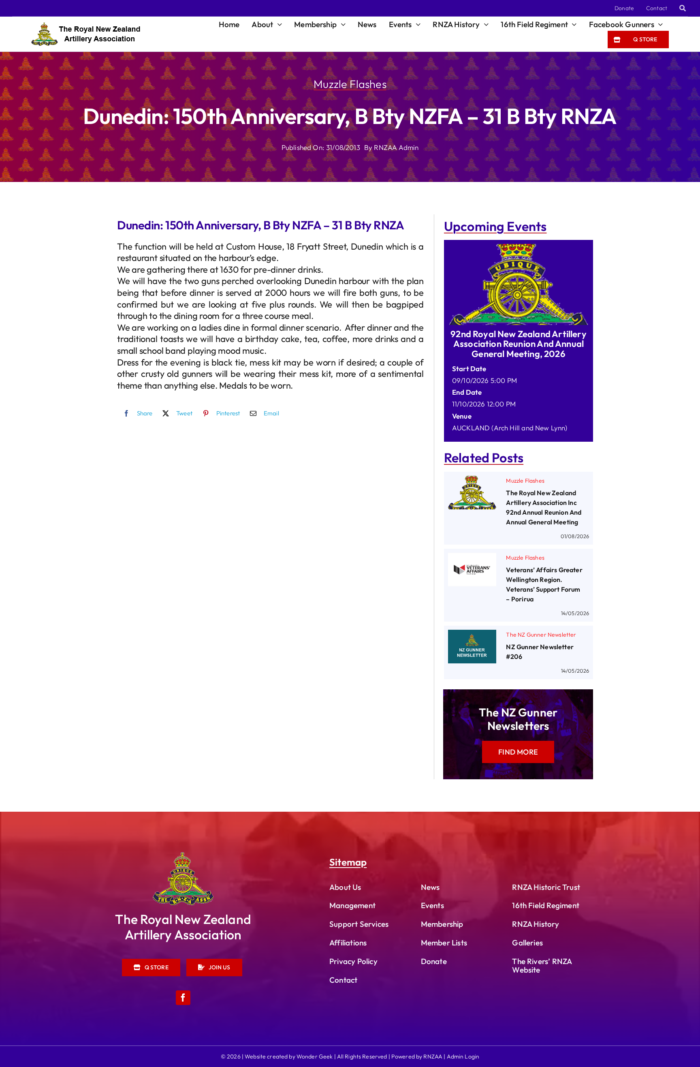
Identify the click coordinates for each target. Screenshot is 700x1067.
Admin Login (463, 1056)
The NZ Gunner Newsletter (541, 634)
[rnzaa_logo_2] (183, 855)
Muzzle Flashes (350, 84)
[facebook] (183, 997)
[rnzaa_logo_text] (85, 25)
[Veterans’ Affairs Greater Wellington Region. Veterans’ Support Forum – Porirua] (472, 558)
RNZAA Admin (396, 147)
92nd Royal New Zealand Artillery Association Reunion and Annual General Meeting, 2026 (518, 344)
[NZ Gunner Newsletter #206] (472, 635)
